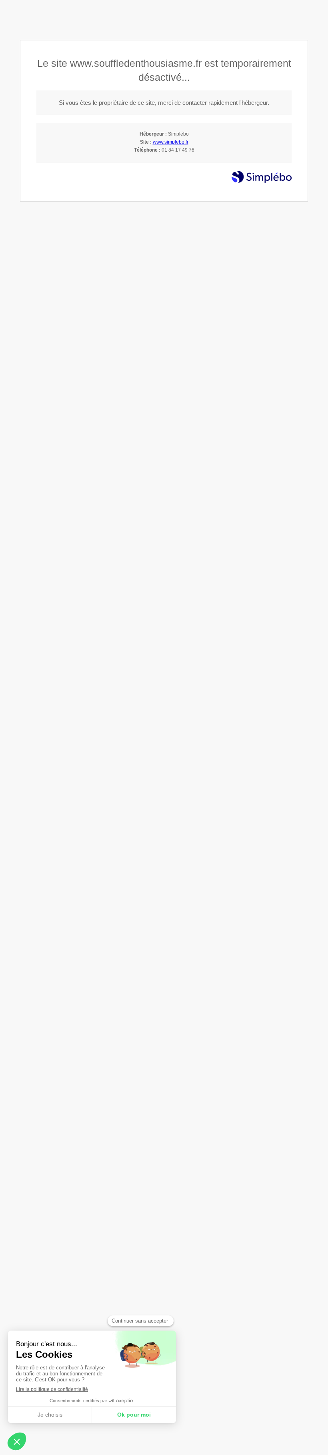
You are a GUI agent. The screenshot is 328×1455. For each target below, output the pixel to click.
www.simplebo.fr (170, 142)
